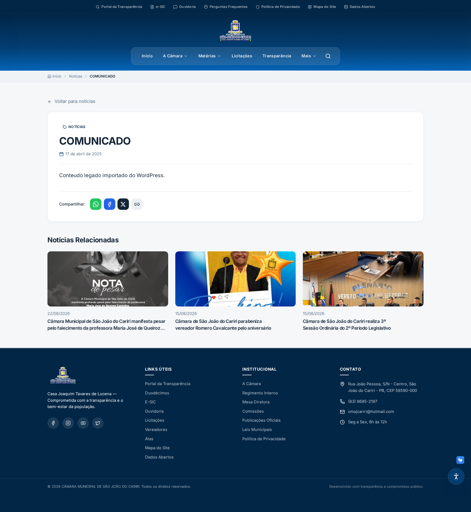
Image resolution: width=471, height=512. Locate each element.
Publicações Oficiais (261, 420)
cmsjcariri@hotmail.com (371, 411)
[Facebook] (53, 423)
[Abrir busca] (328, 56)
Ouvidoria (154, 411)
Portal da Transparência (167, 383)
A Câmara (172, 55)
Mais (306, 55)
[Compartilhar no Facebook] (109, 204)
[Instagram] (68, 423)
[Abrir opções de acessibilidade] (456, 476)
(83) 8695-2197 (362, 401)
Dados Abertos (159, 457)
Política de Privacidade (264, 438)
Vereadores (156, 429)
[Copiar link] (137, 204)
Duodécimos (157, 393)
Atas (149, 438)
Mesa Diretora (256, 402)
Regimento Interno (260, 393)
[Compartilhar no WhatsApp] (95, 204)
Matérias (207, 55)
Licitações (242, 55)
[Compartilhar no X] (123, 204)
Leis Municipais (257, 429)
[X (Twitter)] (98, 423)
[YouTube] (83, 423)
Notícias (75, 76)
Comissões (253, 411)
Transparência (276, 55)
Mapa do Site (157, 447)
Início (147, 55)
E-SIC (150, 402)
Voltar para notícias (75, 101)
